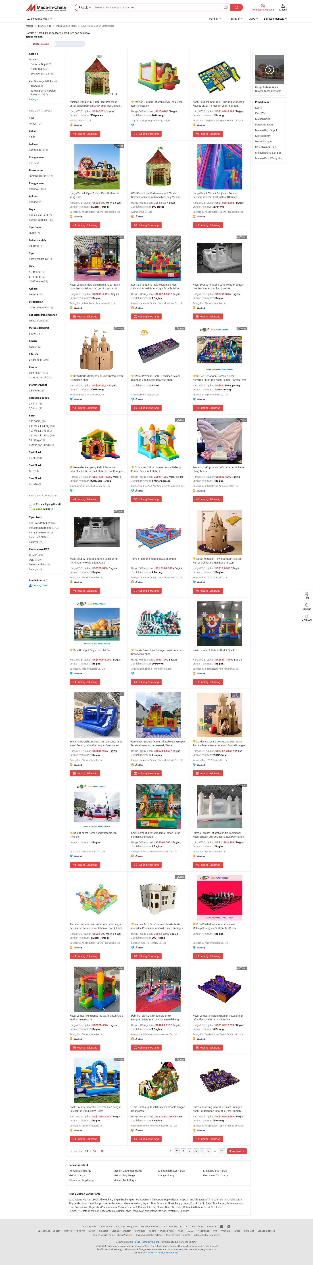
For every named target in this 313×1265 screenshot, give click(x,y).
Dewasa (36, 294)
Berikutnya (235, 1151)
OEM (36, 559)
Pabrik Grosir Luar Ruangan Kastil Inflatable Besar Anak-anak (157, 652)
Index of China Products (178, 1234)
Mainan (33, 59)
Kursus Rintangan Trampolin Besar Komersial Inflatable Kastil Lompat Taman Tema (220, 377)
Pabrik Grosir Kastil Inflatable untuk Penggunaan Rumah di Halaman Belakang (155, 1017)
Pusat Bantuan (90, 1226)
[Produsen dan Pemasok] (46, 7)
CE (34, 471)
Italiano (152, 1230)
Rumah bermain (41, 219)
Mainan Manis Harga (215, 1170)
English (56, 1230)
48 (102, 1151)
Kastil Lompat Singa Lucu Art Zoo (92, 650)
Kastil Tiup (261, 113)
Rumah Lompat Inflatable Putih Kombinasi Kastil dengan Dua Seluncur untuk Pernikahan (218, 834)
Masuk (283, 9)
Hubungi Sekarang (86, 133)
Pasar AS (37, 189)
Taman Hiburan (41, 176)
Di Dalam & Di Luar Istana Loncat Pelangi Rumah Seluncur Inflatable (156, 469)
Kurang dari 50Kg (41, 445)
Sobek (36, 333)
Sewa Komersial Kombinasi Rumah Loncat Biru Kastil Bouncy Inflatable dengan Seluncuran (96, 743)
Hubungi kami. (40, 585)
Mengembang (166, 1175)
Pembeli (213, 18)
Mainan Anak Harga (125, 1180)
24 (86, 1151)
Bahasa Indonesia (266, 1230)
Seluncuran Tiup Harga (81, 1180)
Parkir (35, 202)
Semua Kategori (40, 18)
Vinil (33, 136)
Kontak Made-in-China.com (175, 1226)
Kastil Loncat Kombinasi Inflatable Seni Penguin (93, 834)
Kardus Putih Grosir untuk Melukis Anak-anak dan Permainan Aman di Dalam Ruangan (157, 926)
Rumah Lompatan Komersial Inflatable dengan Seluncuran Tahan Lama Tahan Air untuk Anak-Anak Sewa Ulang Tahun (96, 926)
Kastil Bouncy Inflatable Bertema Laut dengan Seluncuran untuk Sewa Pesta (95, 1109)
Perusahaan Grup (41, 532)
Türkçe (237, 1230)
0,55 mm (37, 390)
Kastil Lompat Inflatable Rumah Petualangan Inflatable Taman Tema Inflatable (218, 1017)
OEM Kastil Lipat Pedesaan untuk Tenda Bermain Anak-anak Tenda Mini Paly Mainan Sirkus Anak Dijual (155, 195)
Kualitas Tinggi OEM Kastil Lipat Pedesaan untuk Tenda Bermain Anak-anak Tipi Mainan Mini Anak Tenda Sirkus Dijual (95, 104)
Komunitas (38, 149)
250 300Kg (38, 421)
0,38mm (36, 408)
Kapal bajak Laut (40, 215)
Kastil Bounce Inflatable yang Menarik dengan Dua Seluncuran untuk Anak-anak (218, 286)
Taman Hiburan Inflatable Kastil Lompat (153, 558)
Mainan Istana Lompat (268, 152)
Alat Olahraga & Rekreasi (43, 81)
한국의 (181, 1230)
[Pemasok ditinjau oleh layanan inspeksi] (45, 504)
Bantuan (235, 18)
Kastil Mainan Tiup (265, 147)
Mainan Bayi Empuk (266, 130)
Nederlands (203, 1230)
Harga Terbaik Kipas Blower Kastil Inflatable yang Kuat (94, 195)
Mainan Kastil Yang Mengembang (274, 158)
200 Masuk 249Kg (42, 426)
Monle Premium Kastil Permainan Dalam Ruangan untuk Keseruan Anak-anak (155, 377)
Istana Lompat (263, 141)
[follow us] (229, 1226)
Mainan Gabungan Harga (128, 1170)
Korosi (35, 346)
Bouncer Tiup (41, 64)
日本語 (92, 1230)
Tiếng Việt (249, 1230)
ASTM (35, 484)
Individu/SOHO (39, 537)
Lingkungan (39, 359)
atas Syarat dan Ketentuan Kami (162, 1252)
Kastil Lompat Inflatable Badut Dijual (213, 650)
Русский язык (167, 1230)
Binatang (36, 245)
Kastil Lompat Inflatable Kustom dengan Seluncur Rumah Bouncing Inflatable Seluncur (156, 286)
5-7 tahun (37, 272)
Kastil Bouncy (263, 135)
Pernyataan (106, 1226)
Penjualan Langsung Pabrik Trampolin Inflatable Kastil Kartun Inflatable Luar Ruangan (97, 469)
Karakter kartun (40, 259)
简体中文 (68, 1230)
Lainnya (33, 99)
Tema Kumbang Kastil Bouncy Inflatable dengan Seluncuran (158, 1109)
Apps (252, 18)
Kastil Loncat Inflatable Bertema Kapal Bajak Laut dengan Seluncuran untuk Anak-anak (95, 286)
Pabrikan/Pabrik (42, 523)
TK (34, 162)
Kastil (258, 107)
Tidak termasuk (40, 377)
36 (94, 1151)
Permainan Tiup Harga (216, 1175)
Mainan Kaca (262, 119)
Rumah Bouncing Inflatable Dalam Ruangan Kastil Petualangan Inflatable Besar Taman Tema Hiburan (217, 1109)
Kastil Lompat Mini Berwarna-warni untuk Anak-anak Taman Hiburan (97, 1017)
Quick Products (124, 1234)
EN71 (35, 458)
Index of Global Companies (207, 1234)
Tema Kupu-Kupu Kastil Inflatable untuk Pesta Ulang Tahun (218, 469)
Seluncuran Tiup (42, 73)
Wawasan (211, 1226)
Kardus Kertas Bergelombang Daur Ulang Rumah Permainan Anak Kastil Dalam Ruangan (219, 743)
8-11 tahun (38, 276)
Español (116, 1230)
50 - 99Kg (37, 440)
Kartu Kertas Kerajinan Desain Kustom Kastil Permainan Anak (96, 377)
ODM (36, 555)
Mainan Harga (77, 1175)
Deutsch (127, 1230)
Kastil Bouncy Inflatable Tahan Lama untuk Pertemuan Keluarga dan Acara (94, 560)
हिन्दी (215, 1230)
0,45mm (35, 403)
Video (120, 145)
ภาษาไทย (225, 1230)
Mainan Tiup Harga (124, 1175)
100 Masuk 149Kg (42, 435)
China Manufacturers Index (149, 1234)
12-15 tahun (38, 281)
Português (140, 1230)
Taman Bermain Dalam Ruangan (43, 92)
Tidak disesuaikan (41, 307)
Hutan (34, 232)
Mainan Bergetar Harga (171, 1170)
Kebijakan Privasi (149, 1226)
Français (103, 1230)
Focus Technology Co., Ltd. (147, 1241)
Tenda (37, 86)
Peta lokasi (197, 1226)
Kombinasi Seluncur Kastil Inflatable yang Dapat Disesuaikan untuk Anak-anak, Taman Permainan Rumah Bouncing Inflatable (158, 743)
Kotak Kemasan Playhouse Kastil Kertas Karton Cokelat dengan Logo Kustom (217, 560)
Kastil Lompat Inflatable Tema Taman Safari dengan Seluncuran (155, 834)
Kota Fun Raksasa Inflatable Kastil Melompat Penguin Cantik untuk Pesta (214, 926)
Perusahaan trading (44, 527)
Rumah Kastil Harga (80, 1170)
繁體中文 (80, 1230)
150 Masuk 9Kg (40, 430)
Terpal (36, 123)
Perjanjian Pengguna (126, 1226)
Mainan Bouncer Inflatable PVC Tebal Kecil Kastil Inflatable (156, 103)
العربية (191, 1230)
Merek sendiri (40, 564)
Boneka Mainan (264, 124)
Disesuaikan (39, 320)
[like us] (222, 1226)
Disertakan (38, 372)
